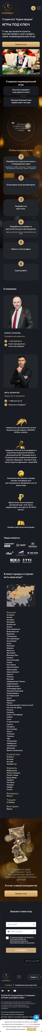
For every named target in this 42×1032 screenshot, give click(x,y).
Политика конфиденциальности (12, 1012)
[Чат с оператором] (36, 1018)
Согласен (31, 1029)
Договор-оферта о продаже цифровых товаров (18, 1017)
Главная (8, 985)
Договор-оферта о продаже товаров (14, 1019)
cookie (25, 1024)
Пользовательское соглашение (12, 1014)
